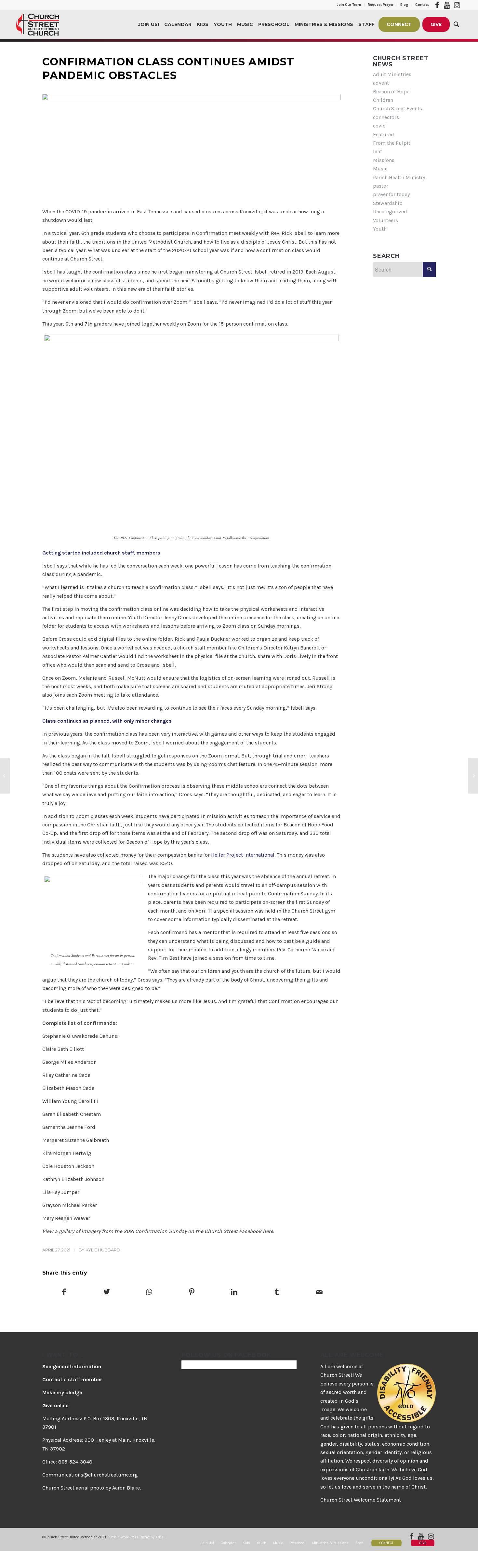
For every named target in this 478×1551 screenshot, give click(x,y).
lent (377, 151)
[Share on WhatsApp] (149, 1292)
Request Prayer (380, 5)
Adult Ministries (392, 74)
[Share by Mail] (319, 1292)
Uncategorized (390, 211)
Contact (422, 5)
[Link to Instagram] (457, 5)
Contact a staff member (72, 1379)
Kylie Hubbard (103, 1249)
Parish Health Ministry (399, 177)
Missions (383, 160)
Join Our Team (349, 5)
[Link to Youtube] (447, 5)
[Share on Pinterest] (192, 1292)
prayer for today (391, 194)
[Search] (456, 24)
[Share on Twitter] (107, 1292)
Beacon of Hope (391, 91)
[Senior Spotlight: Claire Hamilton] (5, 776)
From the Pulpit (391, 143)
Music (380, 169)
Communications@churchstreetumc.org (90, 1475)
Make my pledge (62, 1392)
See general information (71, 1366)
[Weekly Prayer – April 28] (473, 776)
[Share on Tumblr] (277, 1292)
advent (381, 83)
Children (383, 100)
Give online (55, 1405)
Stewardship (388, 203)
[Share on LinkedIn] (234, 1292)
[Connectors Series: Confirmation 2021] (191, 147)
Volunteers (385, 220)
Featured (383, 134)
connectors (386, 117)
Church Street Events (397, 108)
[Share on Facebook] (64, 1292)
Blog (404, 5)
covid (379, 126)
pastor (380, 186)
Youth (380, 229)
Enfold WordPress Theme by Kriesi (137, 1537)
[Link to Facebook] (437, 5)
